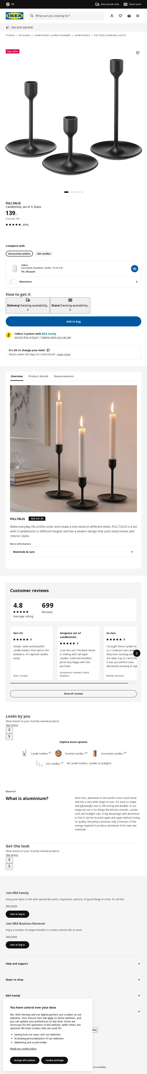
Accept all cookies (24, 1060)
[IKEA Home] (14, 15)
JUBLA (24, 265)
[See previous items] (9, 730)
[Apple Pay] (94, 1030)
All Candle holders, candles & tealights (89, 763)
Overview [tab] (17, 376)
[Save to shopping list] (137, 52)
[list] (73, 653)
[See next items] (136, 653)
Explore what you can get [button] (56, 337)
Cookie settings (55, 1060)
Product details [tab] (38, 376)
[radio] (19, 253)
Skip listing (12, 725)
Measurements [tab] (64, 376)
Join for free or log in (26, 337)
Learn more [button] (63, 354)
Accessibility (99, 1067)
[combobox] (65, 15)
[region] (73, 117)
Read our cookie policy (23, 1048)
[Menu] (137, 15)
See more (11, 906)
